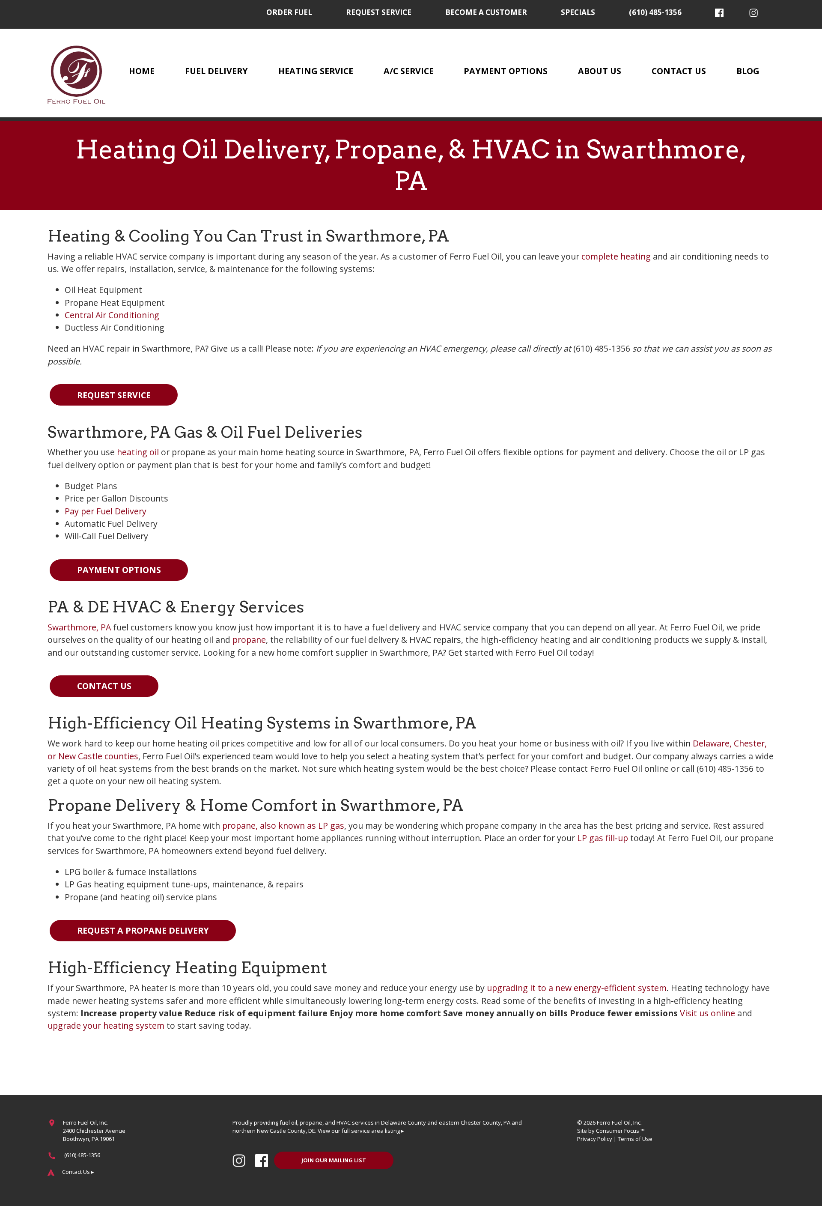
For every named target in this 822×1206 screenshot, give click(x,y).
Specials (578, 12)
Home (142, 71)
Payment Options (506, 71)
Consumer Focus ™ (620, 1130)
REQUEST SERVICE (114, 395)
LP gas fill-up (602, 838)
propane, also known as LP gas (283, 825)
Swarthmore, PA (79, 627)
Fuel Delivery (216, 71)
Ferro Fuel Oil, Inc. (619, 1122)
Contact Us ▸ (78, 1172)
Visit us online (707, 1013)
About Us (599, 71)
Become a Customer (486, 12)
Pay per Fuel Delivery (105, 511)
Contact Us (679, 71)
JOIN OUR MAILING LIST (333, 1160)
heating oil (138, 452)
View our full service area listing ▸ (361, 1130)
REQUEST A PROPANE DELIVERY (143, 930)
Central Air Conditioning (112, 315)
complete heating (616, 256)
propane (249, 639)
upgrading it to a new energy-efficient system (577, 988)
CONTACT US (104, 686)
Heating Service (315, 71)
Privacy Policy (594, 1139)
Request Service (378, 12)
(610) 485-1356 (655, 12)
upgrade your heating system (106, 1025)
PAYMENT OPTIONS (119, 570)
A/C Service (409, 71)
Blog (747, 71)
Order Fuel (289, 12)
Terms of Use (635, 1139)
